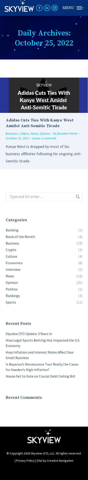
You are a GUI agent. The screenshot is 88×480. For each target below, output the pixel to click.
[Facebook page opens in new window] (39, 8)
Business (12, 133)
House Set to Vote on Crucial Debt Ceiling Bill (40, 376)
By (65, 133)
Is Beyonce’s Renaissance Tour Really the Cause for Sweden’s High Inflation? (42, 367)
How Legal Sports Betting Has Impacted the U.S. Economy (43, 343)
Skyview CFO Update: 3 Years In (29, 333)
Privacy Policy (25, 461)
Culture (24, 133)
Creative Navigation (60, 461)
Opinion (45, 133)
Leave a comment (44, 138)
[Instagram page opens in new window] (54, 8)
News (34, 133)
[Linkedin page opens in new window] (47, 8)
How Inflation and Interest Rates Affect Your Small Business (40, 355)
